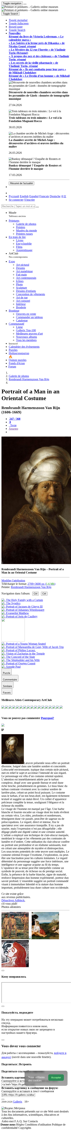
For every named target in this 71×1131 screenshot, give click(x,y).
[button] (18, 20)
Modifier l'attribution (13, 580)
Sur (25, 1121)
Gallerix (17, 1101)
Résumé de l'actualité (21, 183)
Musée (17, 214)
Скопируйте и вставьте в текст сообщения (27, 1091)
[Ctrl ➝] (23, 643)
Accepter (56, 1077)
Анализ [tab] (13, 428)
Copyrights (24, 1127)
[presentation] (39, 432)
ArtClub (18, 255)
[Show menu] (24, 4)
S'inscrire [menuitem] (29, 199)
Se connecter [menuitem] (16, 199)
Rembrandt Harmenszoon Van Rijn (31, 587)
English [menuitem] (24, 196)
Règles (20, 1124)
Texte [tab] (13, 425)
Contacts (33, 1121)
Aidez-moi (7, 1121)
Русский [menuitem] (14, 196)
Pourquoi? (47, 718)
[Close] (37, 207)
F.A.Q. (18, 1121)
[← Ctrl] (19, 616)
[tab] (14, 418)
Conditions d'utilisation (38, 1124)
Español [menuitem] (34, 196)
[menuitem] (63, 196)
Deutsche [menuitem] (55, 196)
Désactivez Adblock (13, 900)
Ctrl (35, 593)
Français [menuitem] (44, 196)
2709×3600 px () (41, 583)
